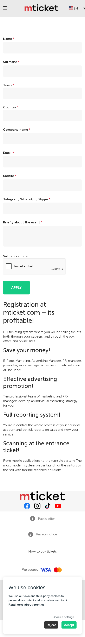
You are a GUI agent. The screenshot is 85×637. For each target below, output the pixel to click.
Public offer (46, 519)
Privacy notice (46, 534)
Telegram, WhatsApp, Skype (26, 199)
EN (75, 8)
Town (8, 85)
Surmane (11, 62)
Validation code (15, 256)
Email (8, 153)
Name (8, 39)
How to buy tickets (42, 551)
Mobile (10, 176)
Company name (17, 130)
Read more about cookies (26, 604)
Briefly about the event (22, 222)
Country (11, 107)
